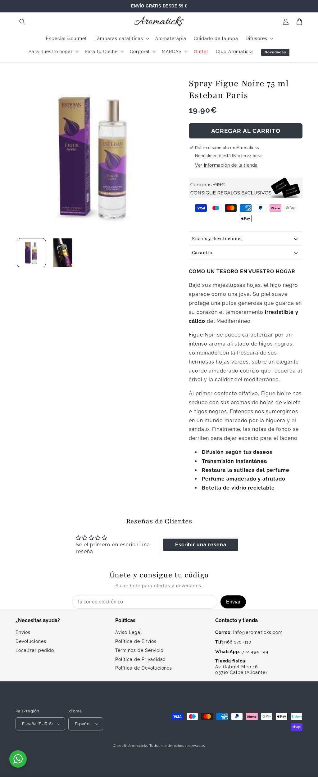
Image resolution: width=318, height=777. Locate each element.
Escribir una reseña (200, 545)
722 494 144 (242, 651)
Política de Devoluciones (143, 668)
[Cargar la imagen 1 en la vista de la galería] (31, 252)
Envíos (23, 632)
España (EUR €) (37, 723)
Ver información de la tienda (226, 165)
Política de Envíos (135, 641)
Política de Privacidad (140, 659)
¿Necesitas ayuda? (38, 620)
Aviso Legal (128, 632)
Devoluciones (31, 641)
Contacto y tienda (236, 620)
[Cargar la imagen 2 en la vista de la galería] (63, 252)
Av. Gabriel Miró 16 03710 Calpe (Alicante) (241, 666)
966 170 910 (233, 641)
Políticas (125, 620)
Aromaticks (138, 746)
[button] (22, 22)
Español (83, 723)
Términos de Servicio (139, 650)
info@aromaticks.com (249, 632)
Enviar (233, 601)
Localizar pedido (35, 650)
